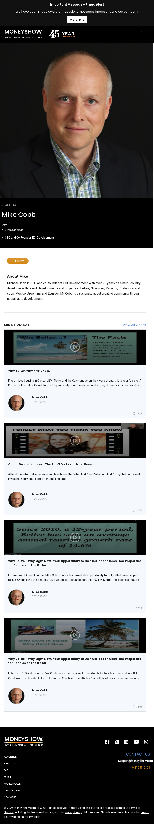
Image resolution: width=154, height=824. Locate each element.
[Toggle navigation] (145, 34)
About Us (10, 763)
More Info (77, 20)
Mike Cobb (40, 397)
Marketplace (12, 783)
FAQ (6, 770)
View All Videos (134, 325)
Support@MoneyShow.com (135, 760)
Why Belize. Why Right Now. (29, 371)
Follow (19, 261)
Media (7, 777)
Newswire (10, 797)
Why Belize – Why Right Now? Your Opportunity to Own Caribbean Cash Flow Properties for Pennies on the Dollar (74, 563)
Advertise (10, 756)
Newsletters (12, 790)
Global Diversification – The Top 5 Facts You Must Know (50, 464)
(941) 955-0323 (140, 767)
